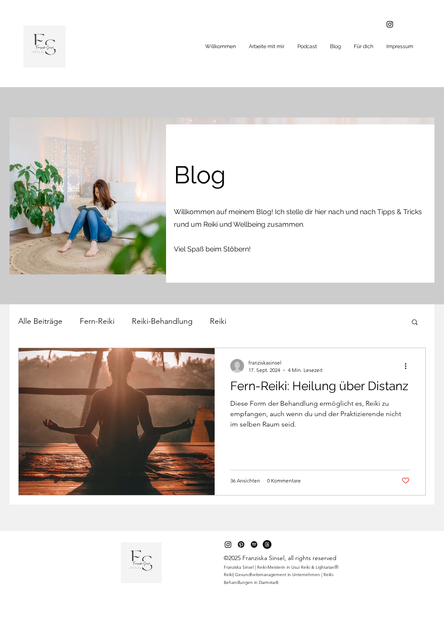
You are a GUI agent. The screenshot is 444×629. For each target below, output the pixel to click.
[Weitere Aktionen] (408, 366)
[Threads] (267, 544)
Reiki (218, 321)
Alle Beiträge (40, 321)
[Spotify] (254, 544)
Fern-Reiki (97, 321)
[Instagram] (389, 24)
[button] (415, 322)
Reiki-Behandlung (162, 321)
